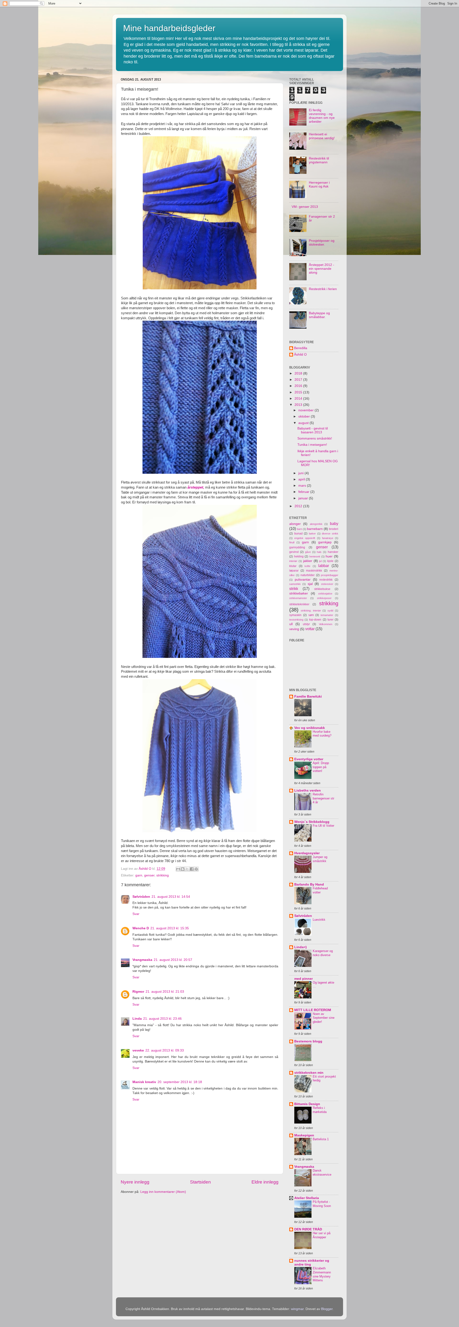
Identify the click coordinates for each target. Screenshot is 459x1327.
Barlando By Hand (309, 884)
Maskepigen (304, 1135)
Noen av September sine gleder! (323, 1018)
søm (311, 615)
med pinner (303, 978)
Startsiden (200, 1181)
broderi (333, 529)
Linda (137, 1018)
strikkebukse (322, 589)
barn (299, 529)
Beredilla (300, 348)
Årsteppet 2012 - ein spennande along (321, 268)
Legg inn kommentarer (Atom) (163, 1192)
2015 (299, 392)
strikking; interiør (311, 610)
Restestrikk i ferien (323, 289)
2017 (299, 379)
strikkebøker (298, 593)
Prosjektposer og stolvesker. (321, 242)
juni (301, 473)
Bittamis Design (307, 1104)
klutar (292, 566)
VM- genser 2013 (305, 207)
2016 (299, 386)
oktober (304, 416)
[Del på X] (187, 869)
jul (320, 561)
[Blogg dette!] (182, 869)
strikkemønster (298, 598)
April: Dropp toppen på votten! (321, 767)
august (304, 423)
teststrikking (296, 619)
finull (291, 542)
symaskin (295, 615)
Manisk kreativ (144, 1082)
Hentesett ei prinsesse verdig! (322, 136)
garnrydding (297, 547)
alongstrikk (316, 524)
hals (319, 552)
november (306, 410)
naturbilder (308, 575)
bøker (312, 533)
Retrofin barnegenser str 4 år (323, 798)
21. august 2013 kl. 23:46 (162, 1018)
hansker (333, 552)
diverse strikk (330, 533)
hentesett (314, 556)
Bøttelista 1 (321, 1139)
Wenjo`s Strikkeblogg (311, 822)
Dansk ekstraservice (322, 1172)
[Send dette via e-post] (178, 869)
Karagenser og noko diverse (323, 953)
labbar (323, 565)
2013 (299, 405)
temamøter (327, 615)
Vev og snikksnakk (309, 728)
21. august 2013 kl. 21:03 (165, 991)
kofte (307, 566)
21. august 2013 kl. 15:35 (169, 928)
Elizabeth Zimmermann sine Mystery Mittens (322, 1274)
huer (329, 556)
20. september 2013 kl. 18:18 (180, 1082)
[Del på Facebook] (191, 869)
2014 (299, 398)
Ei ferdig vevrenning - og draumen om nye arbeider (322, 116)
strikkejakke (325, 593)
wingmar (297, 1309)
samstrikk (295, 584)
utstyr (306, 624)
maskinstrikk (314, 570)
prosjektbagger (329, 575)
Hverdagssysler (307, 853)
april (302, 479)
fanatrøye (327, 538)
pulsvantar (303, 579)
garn (138, 875)
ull (291, 624)
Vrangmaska (142, 960)
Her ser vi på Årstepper (321, 1235)
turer (330, 619)
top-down (315, 619)
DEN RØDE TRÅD (308, 1229)
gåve (308, 552)
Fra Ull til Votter (323, 825)
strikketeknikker (299, 604)
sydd (330, 610)
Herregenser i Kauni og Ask (319, 184)
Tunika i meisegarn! (312, 444)
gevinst (294, 552)
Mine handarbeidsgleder (169, 28)
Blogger (327, 1309)
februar (304, 492)
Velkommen (325, 624)
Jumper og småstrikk (320, 859)
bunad (298, 533)
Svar (135, 914)
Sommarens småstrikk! (314, 438)
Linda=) (300, 947)
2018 (299, 373)
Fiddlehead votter (320, 890)
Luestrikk (319, 919)
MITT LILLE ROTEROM (312, 1010)
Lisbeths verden (307, 790)
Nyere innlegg (135, 1181)
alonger (295, 524)
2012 (299, 506)
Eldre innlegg (265, 1181)
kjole (330, 561)
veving (294, 629)
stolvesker (327, 584)
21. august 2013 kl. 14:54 (171, 896)
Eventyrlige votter (308, 759)
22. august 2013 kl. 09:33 (164, 1050)
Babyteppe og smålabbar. (319, 315)
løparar (294, 570)
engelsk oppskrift (304, 538)
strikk (293, 588)
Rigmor (138, 991)
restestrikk (326, 579)
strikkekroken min (308, 1072)
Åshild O (300, 354)
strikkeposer (324, 598)
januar (303, 498)
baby (334, 523)
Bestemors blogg (308, 1041)
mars (302, 485)
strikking (162, 875)
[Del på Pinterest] (196, 869)
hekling (299, 556)
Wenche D (140, 928)
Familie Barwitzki (308, 696)
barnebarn (315, 529)
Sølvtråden (141, 896)
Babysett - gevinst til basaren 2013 (312, 430)
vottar (310, 629)
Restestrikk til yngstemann (319, 160)
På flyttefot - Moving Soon (322, 1204)
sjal (310, 584)
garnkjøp (325, 542)
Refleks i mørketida (320, 1110)
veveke (138, 1050)
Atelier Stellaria (306, 1198)
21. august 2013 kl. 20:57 (173, 960)
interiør (293, 561)
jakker (307, 561)
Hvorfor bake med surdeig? (322, 734)
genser (149, 875)
